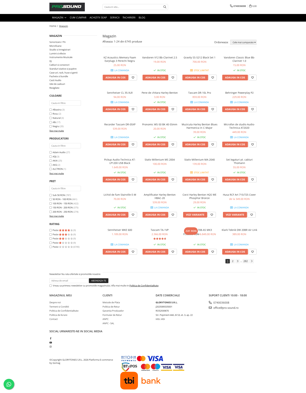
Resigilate (54, 87)
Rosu (55, 113)
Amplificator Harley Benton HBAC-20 (160, 196)
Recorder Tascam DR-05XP (119, 124)
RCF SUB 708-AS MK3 (199, 230)
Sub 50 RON (59, 195)
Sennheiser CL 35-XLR (120, 92)
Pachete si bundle (58, 76)
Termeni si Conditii (59, 306)
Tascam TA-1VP (160, 230)
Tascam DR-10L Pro (199, 92)
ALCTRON (58, 168)
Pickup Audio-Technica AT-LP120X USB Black (120, 161)
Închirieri (129, 17)
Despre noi (55, 302)
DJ (50, 61)
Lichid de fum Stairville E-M (120, 194)
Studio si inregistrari (59, 49)
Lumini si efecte (57, 53)
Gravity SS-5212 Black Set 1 (200, 57)
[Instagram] (50, 346)
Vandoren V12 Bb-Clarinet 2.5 (159, 57)
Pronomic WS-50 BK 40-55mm (159, 124)
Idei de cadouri (57, 84)
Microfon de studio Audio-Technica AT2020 (239, 126)
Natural (57, 117)
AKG (55, 164)
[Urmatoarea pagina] (251, 261)
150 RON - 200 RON (63, 207)
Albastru (57, 109)
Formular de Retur (112, 315)
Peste (56, 230)
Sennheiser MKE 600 (120, 230)
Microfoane (55, 45)
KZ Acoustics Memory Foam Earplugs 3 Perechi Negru (120, 59)
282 (245, 261)
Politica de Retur (111, 306)
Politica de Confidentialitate (143, 285)
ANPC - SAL (108, 323)
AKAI (55, 160)
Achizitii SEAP (98, 17)
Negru (56, 126)
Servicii (115, 17)
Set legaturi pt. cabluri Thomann (239, 161)
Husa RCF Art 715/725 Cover (239, 194)
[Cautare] (165, 7)
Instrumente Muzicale (60, 57)
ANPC (106, 319)
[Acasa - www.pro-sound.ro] (67, 7)
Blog (142, 17)
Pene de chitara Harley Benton (160, 92)
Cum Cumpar (78, 17)
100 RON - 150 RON (63, 203)
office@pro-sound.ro (226, 307)
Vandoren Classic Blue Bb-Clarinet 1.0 (239, 59)
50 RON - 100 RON (62, 199)
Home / (54, 26)
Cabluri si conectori (59, 64)
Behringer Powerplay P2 (239, 92)
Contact (53, 319)
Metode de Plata (111, 302)
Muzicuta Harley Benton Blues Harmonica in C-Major (199, 126)
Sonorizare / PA (57, 42)
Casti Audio (55, 80)
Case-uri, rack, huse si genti (63, 72)
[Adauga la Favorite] (133, 77)
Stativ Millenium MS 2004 (160, 159)
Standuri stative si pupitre (62, 68)
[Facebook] (50, 338)
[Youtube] (50, 342)
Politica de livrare (58, 315)
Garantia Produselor (113, 310)
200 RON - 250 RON (63, 211)
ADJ (54, 156)
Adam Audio (59, 152)
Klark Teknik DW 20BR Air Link (239, 230)
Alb (54, 122)
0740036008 (221, 302)
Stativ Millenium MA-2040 (199, 159)
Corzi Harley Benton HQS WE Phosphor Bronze (199, 196)
